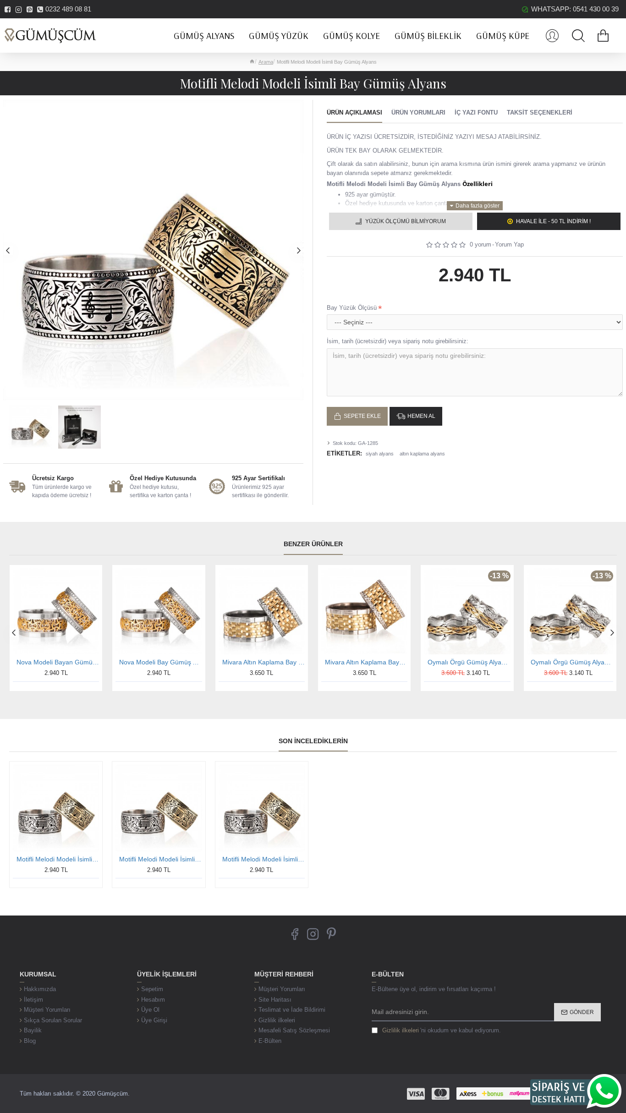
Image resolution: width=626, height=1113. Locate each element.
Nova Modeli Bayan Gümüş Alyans (57, 662)
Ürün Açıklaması (354, 112)
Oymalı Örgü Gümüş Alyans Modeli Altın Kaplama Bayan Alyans (572, 662)
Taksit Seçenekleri (539, 112)
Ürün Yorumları (418, 112)
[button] (7, 250)
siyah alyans (380, 453)
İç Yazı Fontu (476, 112)
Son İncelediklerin (313, 741)
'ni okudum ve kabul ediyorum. (441, 1030)
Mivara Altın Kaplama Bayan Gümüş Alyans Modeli (366, 662)
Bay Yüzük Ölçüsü (352, 307)
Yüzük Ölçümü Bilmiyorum (405, 221)
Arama (265, 62)
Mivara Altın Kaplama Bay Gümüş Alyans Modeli (263, 662)
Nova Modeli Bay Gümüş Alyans (160, 662)
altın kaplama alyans (422, 453)
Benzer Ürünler (313, 544)
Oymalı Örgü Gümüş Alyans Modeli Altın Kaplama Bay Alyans (469, 662)
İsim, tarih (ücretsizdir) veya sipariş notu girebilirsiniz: (397, 341)
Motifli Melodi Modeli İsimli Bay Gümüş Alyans (57, 859)
